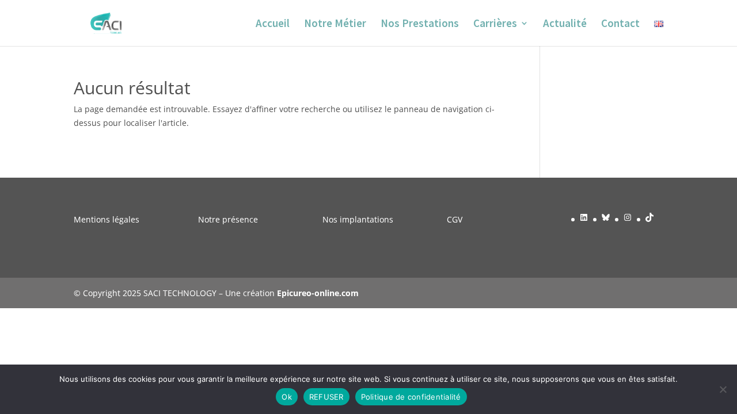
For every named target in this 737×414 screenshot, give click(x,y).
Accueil (273, 24)
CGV (454, 219)
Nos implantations (357, 219)
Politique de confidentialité (411, 396)
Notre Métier (335, 24)
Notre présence (228, 219)
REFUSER (326, 396)
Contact (620, 24)
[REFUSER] (722, 389)
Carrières (495, 24)
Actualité (565, 24)
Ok (287, 396)
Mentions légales (106, 219)
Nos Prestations (420, 24)
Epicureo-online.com (318, 293)
